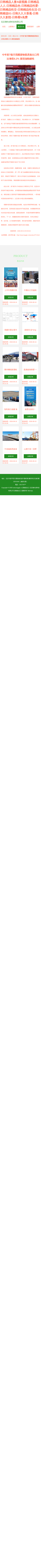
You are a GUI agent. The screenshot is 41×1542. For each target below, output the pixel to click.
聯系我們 (30, 26)
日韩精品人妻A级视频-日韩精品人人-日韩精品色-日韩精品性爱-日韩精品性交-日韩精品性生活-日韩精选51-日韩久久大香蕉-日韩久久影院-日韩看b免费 (20, 9)
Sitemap (30, 490)
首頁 (3, 26)
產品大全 (21, 26)
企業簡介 (11, 26)
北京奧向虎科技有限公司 (12, 22)
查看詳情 (11, 297)
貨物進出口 (25, 487)
